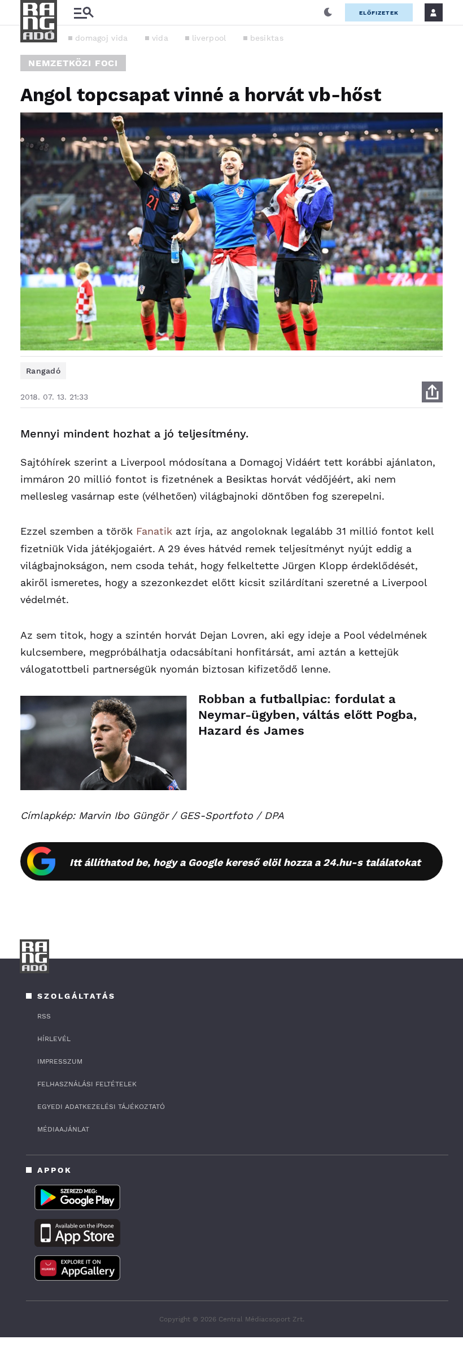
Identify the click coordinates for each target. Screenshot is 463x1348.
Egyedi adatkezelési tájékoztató (101, 1107)
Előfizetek (379, 13)
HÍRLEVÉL (54, 1039)
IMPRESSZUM (59, 1061)
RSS (44, 1016)
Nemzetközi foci (73, 63)
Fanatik (154, 531)
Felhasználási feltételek (87, 1084)
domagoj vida (101, 37)
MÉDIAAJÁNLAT (63, 1129)
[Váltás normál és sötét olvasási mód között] (328, 12)
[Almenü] (83, 12)
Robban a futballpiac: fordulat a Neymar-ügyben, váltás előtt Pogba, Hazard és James (307, 715)
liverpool (209, 37)
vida (160, 37)
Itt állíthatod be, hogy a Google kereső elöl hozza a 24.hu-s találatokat (245, 862)
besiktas (266, 37)
